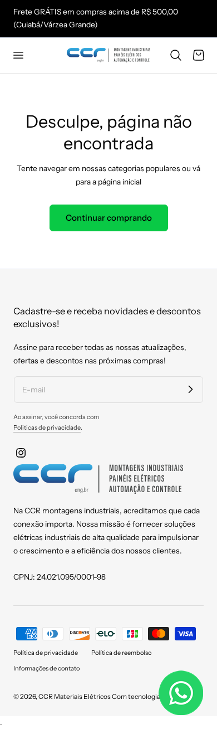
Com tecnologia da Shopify (152, 696)
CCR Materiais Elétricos (74, 696)
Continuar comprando (109, 217)
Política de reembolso (121, 653)
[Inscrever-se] (190, 389)
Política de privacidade (45, 653)
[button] (18, 55)
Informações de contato (46, 668)
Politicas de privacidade (47, 427)
